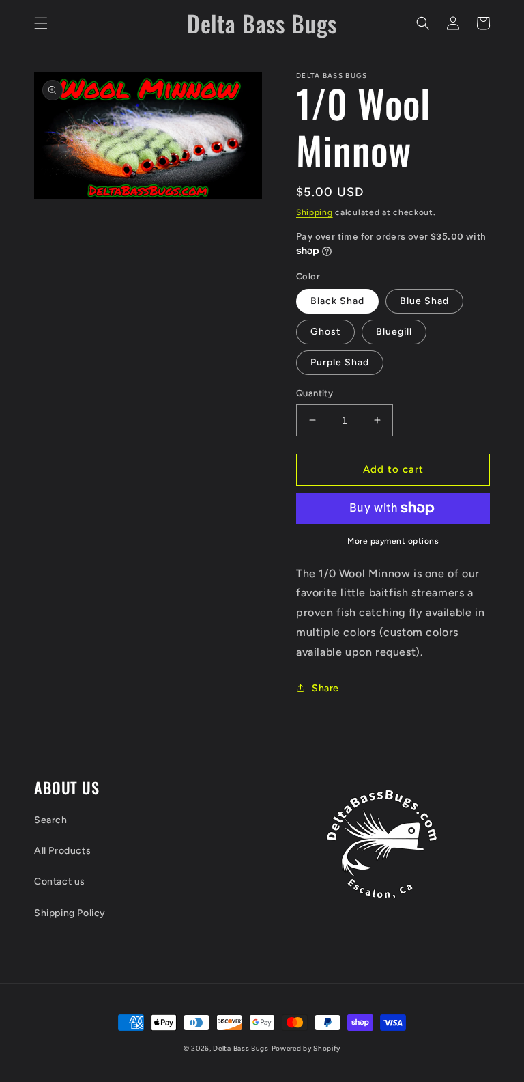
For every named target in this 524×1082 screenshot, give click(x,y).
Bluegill (394, 331)
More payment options (393, 541)
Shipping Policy (70, 913)
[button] (41, 23)
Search (51, 820)
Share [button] (325, 688)
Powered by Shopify (306, 1048)
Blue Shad (424, 301)
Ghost (325, 331)
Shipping (314, 212)
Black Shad (337, 301)
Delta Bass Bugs (241, 1048)
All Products (62, 851)
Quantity (314, 393)
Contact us (59, 881)
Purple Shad (339, 362)
